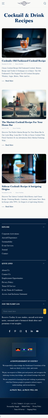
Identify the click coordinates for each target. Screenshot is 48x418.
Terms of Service (8, 286)
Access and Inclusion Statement (14, 294)
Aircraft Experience (9, 237)
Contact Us (6, 274)
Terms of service (19, 409)
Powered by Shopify (13, 406)
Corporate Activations (10, 234)
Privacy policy (37, 406)
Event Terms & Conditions (12, 290)
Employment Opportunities (12, 278)
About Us (5, 270)
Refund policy (26, 406)
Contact (5, 253)
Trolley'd (20, 403)
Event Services (7, 245)
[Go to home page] (24, 3)
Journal (5, 249)
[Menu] (3, 3)
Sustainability (7, 241)
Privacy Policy (7, 282)
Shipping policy (31, 409)
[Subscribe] (44, 311)
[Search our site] (45, 3)
